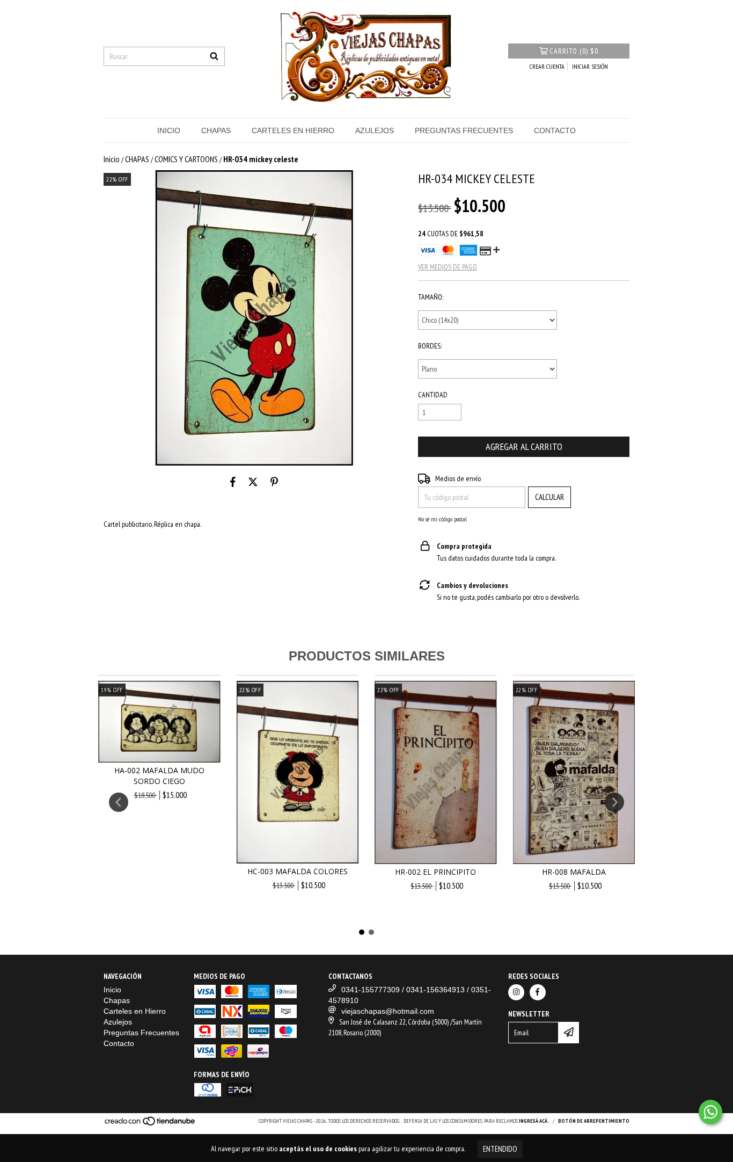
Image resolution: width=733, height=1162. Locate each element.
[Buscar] (214, 56)
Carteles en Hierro (293, 130)
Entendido (500, 1149)
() (573, 51)
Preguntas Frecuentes (464, 130)
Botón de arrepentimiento (593, 1120)
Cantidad (433, 395)
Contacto (555, 130)
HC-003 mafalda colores (297, 871)
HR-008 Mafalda (574, 872)
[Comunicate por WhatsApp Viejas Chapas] (710, 1112)
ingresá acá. (534, 1120)
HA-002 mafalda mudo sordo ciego (159, 775)
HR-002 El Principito (435, 872)
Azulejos (374, 130)
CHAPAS (137, 159)
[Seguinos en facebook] (538, 992)
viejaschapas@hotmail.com (387, 1011)
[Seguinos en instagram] (516, 992)
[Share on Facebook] (233, 481)
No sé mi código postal (442, 519)
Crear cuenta (547, 66)
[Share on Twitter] (253, 481)
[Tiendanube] (150, 1124)
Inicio (168, 130)
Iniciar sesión (590, 66)
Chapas (216, 130)
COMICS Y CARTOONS (186, 159)
